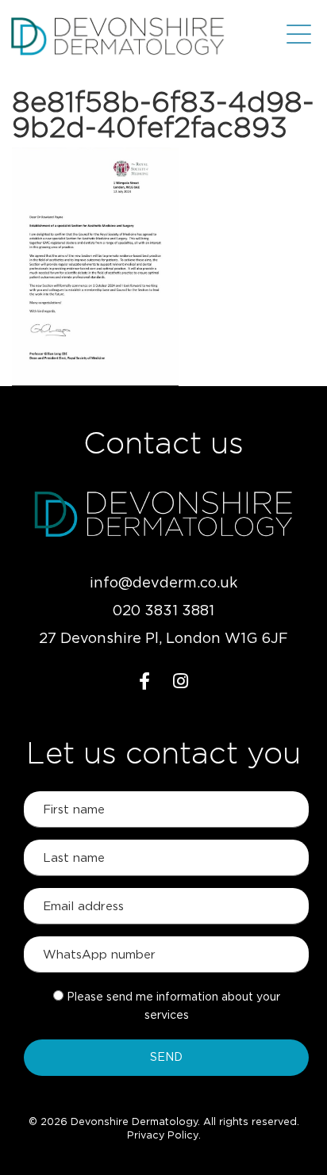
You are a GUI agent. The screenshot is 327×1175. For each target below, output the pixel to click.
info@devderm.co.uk (163, 583)
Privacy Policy (162, 1136)
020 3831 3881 (163, 611)
